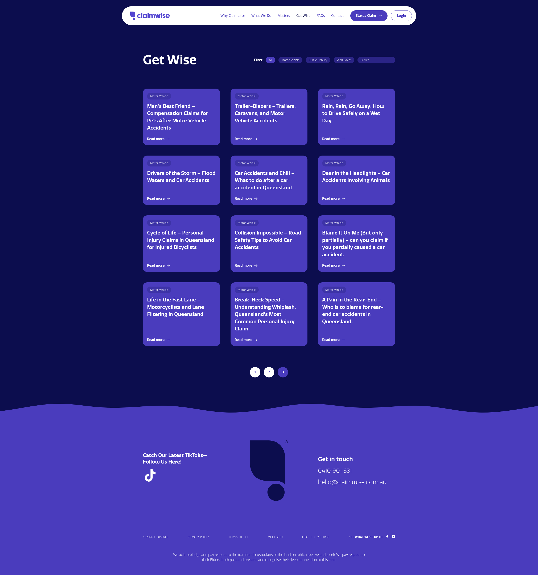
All (270, 60)
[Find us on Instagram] (393, 537)
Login (401, 16)
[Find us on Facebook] (387, 537)
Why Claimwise (232, 16)
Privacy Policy (199, 537)
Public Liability (318, 60)
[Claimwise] (150, 16)
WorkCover (344, 60)
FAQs (321, 16)
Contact (337, 16)
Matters (284, 16)
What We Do (261, 16)
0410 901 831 (335, 470)
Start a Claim (366, 16)
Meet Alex (276, 537)
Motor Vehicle (290, 60)
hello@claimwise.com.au (352, 482)
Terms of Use (238, 537)
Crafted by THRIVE (316, 537)
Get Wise (303, 16)
